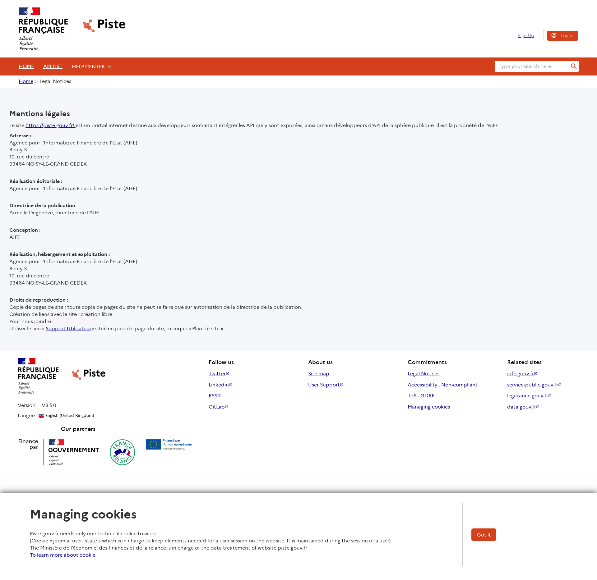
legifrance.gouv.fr (527, 396)
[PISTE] (69, 28)
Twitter (217, 374)
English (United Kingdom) (69, 415)
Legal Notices (423, 374)
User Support (324, 385)
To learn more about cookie (62, 555)
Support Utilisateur (68, 328)
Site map (318, 374)
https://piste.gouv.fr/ (50, 125)
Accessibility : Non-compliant (443, 385)
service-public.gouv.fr (532, 385)
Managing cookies (429, 407)
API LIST (52, 66)
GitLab (217, 407)
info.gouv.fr (520, 374)
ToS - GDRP (421, 396)
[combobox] (531, 66)
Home (26, 66)
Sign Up (526, 35)
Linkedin (219, 385)
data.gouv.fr (521, 407)
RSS (213, 396)
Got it (484, 535)
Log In (567, 35)
